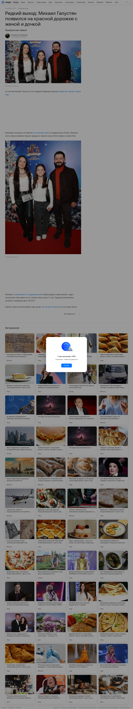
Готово (66, 365)
